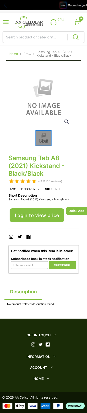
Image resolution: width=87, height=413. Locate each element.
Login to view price (37, 215)
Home (13, 54)
